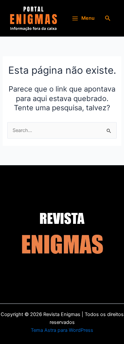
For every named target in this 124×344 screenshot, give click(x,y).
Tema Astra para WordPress (62, 330)
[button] (108, 18)
